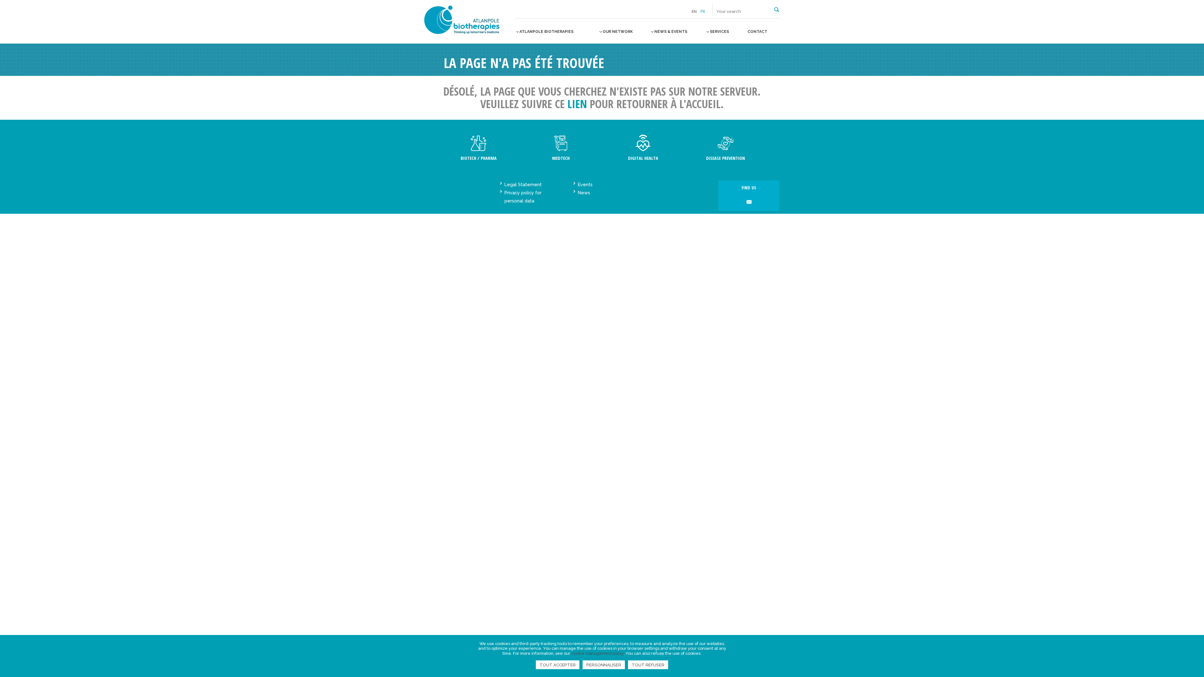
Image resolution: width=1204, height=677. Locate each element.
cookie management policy (597, 653)
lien (577, 104)
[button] (776, 9)
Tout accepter (558, 664)
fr (702, 11)
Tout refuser (648, 664)
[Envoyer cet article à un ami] (748, 202)
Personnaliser (603, 664)
